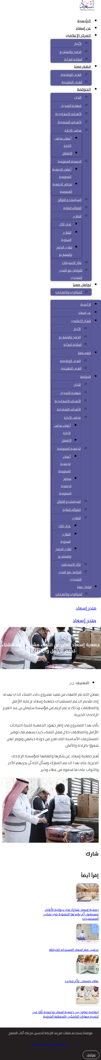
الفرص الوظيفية (71, 74)
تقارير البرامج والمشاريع (64, 251)
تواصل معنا (82, 285)
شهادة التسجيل (71, 105)
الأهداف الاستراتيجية (68, 114)
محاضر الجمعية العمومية (62, 188)
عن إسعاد (83, 28)
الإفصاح (67, 153)
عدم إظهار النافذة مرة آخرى (49, 1044)
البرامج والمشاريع (70, 52)
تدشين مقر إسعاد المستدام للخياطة (74, 950)
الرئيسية (84, 21)
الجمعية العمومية (70, 161)
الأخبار (78, 43)
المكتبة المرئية (73, 59)
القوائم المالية (72, 208)
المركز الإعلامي (78, 35)
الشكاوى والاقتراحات (68, 292)
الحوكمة (84, 89)
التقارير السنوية (66, 236)
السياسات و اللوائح (70, 200)
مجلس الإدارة (73, 130)
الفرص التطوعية (72, 82)
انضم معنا (82, 67)
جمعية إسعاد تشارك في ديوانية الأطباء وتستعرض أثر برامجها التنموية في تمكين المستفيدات (71, 914)
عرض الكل (65, 224)
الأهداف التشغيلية (70, 122)
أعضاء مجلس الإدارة (62, 142)
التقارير (77, 216)
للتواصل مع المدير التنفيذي (70, 274)
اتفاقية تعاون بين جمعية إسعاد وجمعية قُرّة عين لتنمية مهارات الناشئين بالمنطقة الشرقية (65, 1014)
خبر (71, 682)
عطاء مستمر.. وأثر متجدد (82, 981)
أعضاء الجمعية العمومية (61, 173)
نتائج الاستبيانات (72, 263)
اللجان (78, 97)
